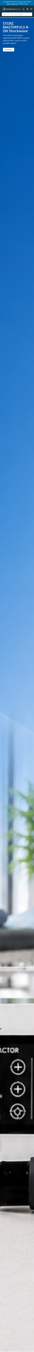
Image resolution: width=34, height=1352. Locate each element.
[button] (27, 9)
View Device (8, 49)
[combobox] (17, 14)
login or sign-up (12, 4)
